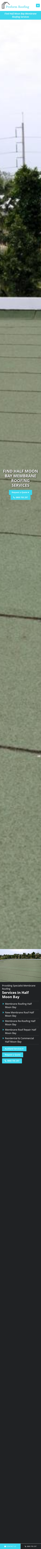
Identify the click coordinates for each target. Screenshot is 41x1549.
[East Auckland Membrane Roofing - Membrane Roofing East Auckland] (15, 8)
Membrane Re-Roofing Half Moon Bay (20, 1022)
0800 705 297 (21, 497)
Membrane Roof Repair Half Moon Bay (20, 1031)
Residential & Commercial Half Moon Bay (19, 1040)
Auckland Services (13, 1048)
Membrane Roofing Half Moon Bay (18, 1005)
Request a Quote (20, 492)
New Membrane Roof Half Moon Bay (19, 1014)
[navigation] (38, 5)
